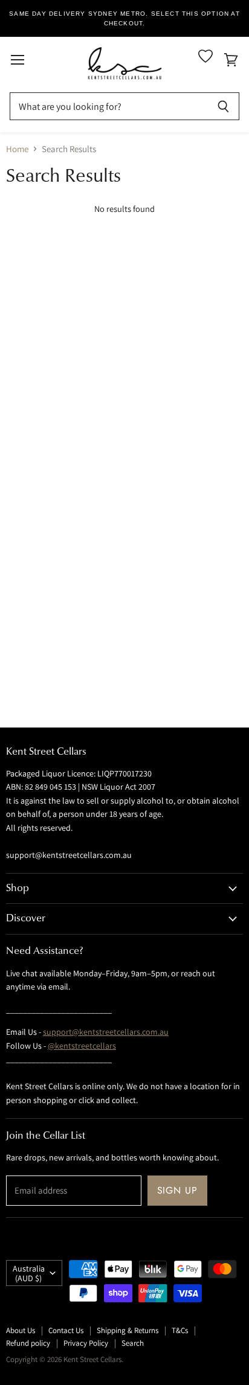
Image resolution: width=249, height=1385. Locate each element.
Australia (29, 1273)
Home (17, 149)
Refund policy (28, 1343)
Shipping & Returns (127, 1330)
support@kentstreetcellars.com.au (106, 1031)
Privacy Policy (85, 1343)
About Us (20, 1330)
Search (132, 1343)
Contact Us (65, 1330)
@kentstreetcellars (82, 1045)
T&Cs (180, 1330)
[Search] (223, 106)
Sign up (177, 1190)
